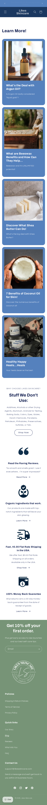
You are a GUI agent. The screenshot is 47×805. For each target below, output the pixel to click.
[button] (5, 12)
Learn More (21, 521)
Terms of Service (12, 707)
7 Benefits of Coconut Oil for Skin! (23, 295)
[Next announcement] (42, 3)
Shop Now (23, 432)
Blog (7, 736)
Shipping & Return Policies (16, 701)
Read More (21, 477)
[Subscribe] (39, 649)
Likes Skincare (26, 798)
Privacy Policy (11, 713)
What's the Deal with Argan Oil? (20, 87)
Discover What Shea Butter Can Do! (20, 227)
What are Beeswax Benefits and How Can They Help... (21, 157)
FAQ (7, 753)
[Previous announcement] (5, 3)
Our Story (9, 730)
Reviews (8, 741)
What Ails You (11, 747)
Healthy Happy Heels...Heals (16, 363)
